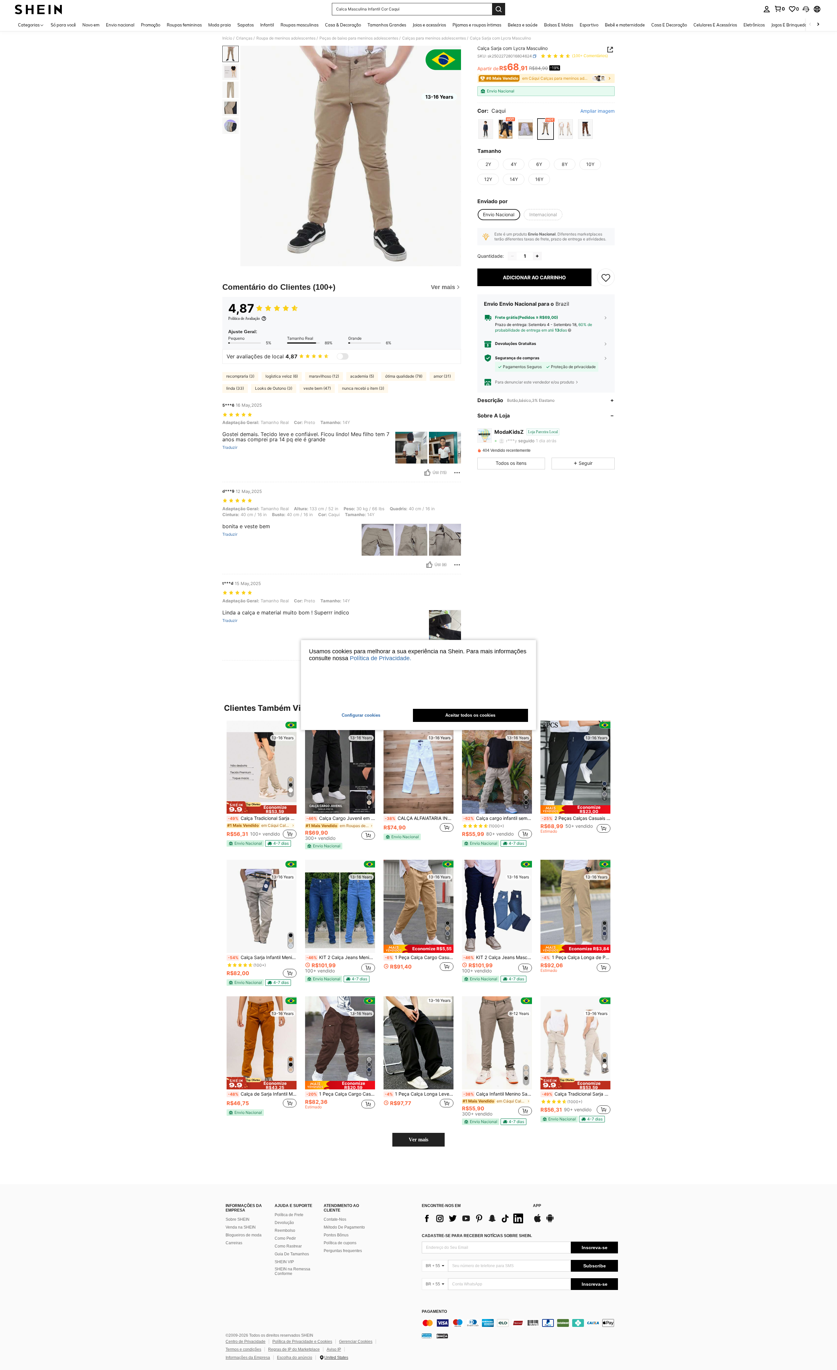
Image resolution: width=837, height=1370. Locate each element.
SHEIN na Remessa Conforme (292, 1271)
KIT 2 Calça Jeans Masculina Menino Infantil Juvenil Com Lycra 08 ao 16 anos (497, 957)
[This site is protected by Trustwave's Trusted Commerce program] (427, 1335)
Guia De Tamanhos (292, 1254)
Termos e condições (243, 1349)
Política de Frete (289, 1215)
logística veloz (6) (281, 376)
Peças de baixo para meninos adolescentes (358, 38)
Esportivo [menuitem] (589, 24)
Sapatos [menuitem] (245, 24)
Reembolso (285, 1230)
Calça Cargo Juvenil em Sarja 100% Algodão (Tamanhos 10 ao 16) (340, 818)
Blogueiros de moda (244, 1235)
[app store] (537, 1221)
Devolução (284, 1222)
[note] (262, 807)
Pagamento (434, 1312)
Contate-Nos (335, 1219)
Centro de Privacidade (245, 1341)
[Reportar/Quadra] (457, 473)
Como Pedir (285, 1238)
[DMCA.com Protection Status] (442, 1335)
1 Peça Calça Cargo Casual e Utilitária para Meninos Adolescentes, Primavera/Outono (419, 957)
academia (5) (362, 376)
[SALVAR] (606, 277)
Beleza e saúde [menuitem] (523, 24)
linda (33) (235, 388)
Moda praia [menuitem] (219, 24)
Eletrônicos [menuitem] (754, 24)
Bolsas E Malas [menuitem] (558, 24)
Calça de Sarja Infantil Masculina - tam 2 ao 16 (262, 1094)
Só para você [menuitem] (63, 24)
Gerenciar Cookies (355, 1341)
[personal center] (767, 9)
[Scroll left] (810, 24)
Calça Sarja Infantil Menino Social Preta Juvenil (262, 957)
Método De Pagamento (344, 1227)
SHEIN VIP (284, 1262)
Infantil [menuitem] (267, 24)
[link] (779, 9)
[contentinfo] (520, 1323)
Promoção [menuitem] (150, 24)
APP (537, 1206)
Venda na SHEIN (241, 1227)
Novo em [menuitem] (90, 24)
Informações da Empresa (248, 1357)
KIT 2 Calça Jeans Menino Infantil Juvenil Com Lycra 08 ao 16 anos (340, 957)
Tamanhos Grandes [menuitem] (386, 24)
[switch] (343, 356)
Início (227, 38)
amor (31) (442, 376)
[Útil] (427, 473)
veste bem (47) (317, 388)
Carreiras (234, 1243)
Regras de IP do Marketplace (294, 1349)
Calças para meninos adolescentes (434, 38)
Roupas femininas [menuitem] (184, 24)
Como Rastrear (288, 1246)
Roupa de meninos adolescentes (286, 38)
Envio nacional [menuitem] (120, 24)
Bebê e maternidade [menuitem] (625, 24)
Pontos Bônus (336, 1235)
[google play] (550, 1221)
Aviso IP (334, 1349)
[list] (474, 1218)
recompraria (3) (240, 376)
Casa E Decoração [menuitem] (669, 24)
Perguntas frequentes (343, 1250)
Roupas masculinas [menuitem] (299, 24)
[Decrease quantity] (512, 256)
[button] (806, 9)
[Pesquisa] (498, 9)
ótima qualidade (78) (403, 376)
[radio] (485, 129)
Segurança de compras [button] (517, 358)
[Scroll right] (818, 24)
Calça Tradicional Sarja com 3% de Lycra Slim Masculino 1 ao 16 (262, 818)
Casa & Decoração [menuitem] (343, 24)
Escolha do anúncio (294, 1357)
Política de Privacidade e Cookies (302, 1341)
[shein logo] (38, 9)
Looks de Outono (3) (273, 388)
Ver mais (418, 1139)
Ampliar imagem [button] (597, 111)
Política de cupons (340, 1243)
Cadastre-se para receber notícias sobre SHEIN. (477, 1235)
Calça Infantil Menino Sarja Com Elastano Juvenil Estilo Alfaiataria (497, 1094)
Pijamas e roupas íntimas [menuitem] (477, 24)
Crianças (244, 38)
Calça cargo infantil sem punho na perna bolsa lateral (497, 818)
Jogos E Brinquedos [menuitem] (790, 24)
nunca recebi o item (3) (363, 388)
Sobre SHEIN (237, 1219)
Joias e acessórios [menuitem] (429, 24)
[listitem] (261, 783)
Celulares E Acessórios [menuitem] (715, 24)
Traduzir (229, 447)
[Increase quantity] (537, 256)
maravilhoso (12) (324, 376)
